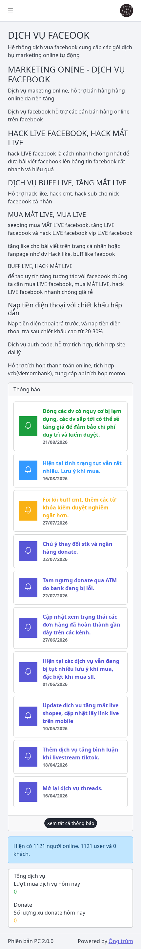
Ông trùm (121, 941)
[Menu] (10, 10)
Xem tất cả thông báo (70, 823)
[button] (125, 10)
